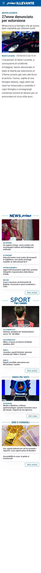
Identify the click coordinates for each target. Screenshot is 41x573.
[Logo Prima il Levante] (20, 3)
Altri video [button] (32, 416)
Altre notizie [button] (32, 292)
